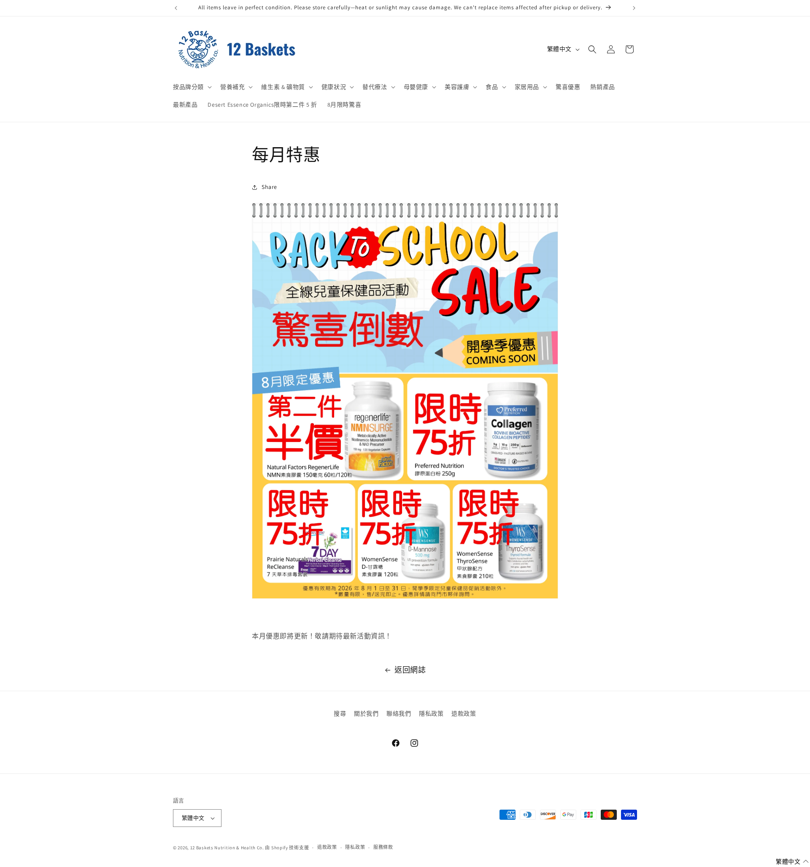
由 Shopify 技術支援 (287, 848)
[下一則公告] (634, 8)
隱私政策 (431, 713)
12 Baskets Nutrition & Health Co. (227, 848)
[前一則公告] (176, 8)
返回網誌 (410, 670)
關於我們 (366, 713)
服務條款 (383, 847)
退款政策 (463, 713)
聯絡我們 (398, 713)
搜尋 (340, 713)
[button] (191, 87)
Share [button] (269, 187)
